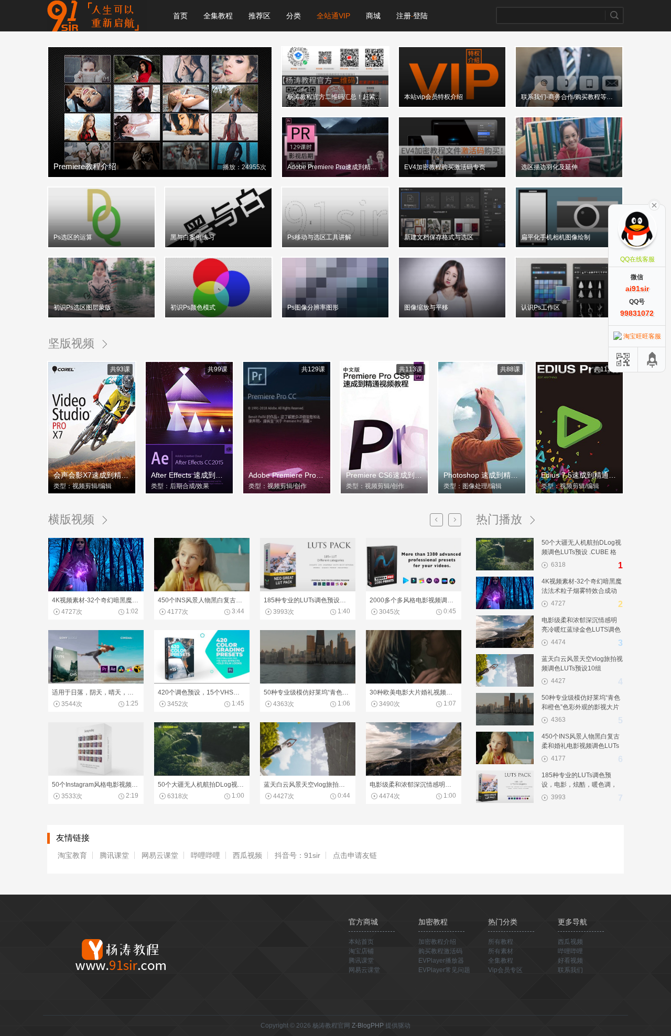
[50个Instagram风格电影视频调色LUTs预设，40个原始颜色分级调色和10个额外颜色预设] (96, 773)
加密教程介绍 (437, 941)
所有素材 (500, 951)
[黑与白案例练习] (218, 246)
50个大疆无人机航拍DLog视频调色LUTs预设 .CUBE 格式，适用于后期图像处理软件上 (201, 784)
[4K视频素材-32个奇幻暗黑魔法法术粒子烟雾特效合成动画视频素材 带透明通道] (96, 589)
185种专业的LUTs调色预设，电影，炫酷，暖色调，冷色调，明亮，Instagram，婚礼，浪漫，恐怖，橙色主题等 (307, 600)
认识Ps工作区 (540, 307)
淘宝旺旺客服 (642, 336)
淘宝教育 (72, 855)
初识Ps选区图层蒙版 (82, 307)
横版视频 (71, 519)
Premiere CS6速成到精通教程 (385, 475)
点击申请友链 (355, 855)
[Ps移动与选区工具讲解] (335, 246)
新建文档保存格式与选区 (438, 237)
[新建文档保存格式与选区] (452, 246)
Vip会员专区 (505, 970)
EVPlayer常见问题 (444, 970)
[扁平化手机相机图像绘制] (569, 246)
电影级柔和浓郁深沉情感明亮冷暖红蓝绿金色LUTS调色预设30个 (413, 784)
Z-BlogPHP (368, 1025)
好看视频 (570, 960)
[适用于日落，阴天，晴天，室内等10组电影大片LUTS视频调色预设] (96, 681)
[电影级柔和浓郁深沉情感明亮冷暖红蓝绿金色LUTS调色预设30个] (413, 773)
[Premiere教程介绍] (160, 176)
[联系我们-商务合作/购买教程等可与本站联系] (569, 105)
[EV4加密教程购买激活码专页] (452, 176)
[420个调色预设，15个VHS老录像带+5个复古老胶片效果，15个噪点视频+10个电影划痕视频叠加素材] (202, 681)
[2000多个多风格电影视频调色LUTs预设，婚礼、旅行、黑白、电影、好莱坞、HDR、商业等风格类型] (413, 589)
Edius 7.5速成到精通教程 (580, 475)
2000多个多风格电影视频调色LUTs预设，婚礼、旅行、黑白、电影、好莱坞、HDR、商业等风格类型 (413, 600)
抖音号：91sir (297, 855)
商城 (373, 16)
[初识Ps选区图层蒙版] (101, 316)
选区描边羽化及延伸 (549, 167)
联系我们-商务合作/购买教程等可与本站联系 (568, 97)
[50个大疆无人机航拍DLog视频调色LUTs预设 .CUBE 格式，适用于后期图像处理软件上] (202, 773)
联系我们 (570, 970)
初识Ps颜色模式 (192, 307)
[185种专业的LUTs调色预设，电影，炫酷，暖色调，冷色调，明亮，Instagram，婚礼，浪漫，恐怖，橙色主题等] (307, 589)
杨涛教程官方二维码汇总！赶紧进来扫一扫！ (334, 97)
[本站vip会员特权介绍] (452, 105)
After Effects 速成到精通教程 (190, 475)
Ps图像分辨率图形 (313, 307)
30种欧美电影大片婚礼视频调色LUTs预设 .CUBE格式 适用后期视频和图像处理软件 (413, 692)
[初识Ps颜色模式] (218, 316)
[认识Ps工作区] (569, 316)
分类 (293, 16)
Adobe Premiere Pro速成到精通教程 (334, 167)
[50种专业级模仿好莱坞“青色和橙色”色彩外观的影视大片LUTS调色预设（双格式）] (307, 681)
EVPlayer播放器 (441, 960)
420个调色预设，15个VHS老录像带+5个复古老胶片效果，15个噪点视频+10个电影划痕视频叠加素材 (201, 692)
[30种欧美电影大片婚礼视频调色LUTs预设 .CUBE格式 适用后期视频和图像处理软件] (413, 681)
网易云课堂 (160, 855)
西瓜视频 (247, 855)
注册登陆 (412, 16)
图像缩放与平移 (426, 307)
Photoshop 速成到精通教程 (482, 475)
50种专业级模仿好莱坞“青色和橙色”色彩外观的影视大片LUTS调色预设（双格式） (307, 692)
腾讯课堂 (114, 855)
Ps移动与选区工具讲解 (319, 237)
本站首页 (361, 941)
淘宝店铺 (361, 951)
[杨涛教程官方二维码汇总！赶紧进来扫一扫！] (335, 105)
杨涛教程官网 (97, 15)
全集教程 (218, 16)
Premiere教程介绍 (84, 166)
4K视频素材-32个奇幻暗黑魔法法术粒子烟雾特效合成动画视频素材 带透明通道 (95, 600)
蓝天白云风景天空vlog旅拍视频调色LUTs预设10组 (307, 784)
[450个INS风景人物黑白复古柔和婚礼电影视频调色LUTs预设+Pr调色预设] (202, 589)
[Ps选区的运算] (101, 246)
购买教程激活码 (440, 951)
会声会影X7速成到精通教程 (92, 475)
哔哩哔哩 (205, 855)
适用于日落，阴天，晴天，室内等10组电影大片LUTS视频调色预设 (95, 692)
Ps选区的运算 (72, 237)
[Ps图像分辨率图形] (335, 316)
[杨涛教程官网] (120, 953)
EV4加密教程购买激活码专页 (444, 167)
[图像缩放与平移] (452, 316)
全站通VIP (333, 16)
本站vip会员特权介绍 (433, 97)
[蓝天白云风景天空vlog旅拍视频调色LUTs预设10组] (307, 773)
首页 (180, 16)
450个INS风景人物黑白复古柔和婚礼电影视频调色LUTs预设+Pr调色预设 (201, 600)
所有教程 (500, 941)
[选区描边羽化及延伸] (569, 176)
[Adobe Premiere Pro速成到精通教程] (335, 176)
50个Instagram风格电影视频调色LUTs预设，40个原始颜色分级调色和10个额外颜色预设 (95, 784)
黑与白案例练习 (192, 237)
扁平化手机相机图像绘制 (555, 237)
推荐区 (259, 16)
